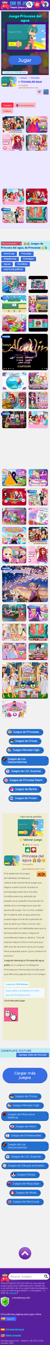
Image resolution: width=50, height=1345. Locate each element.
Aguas (7, 264)
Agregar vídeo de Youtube (32, 1055)
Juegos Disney (26, 1174)
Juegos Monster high (26, 749)
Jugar (25, 60)
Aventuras (9, 253)
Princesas (26, 253)
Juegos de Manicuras (26, 1201)
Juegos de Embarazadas (26, 1135)
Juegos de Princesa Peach (26, 780)
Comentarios (25, 105)
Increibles (22, 264)
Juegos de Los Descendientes (17, 760)
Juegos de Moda (26, 1192)
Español (11, 1319)
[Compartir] (46, 92)
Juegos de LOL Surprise (26, 771)
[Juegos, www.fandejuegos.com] (18, 5)
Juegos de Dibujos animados (26, 1165)
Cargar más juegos (25, 1075)
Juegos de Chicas (26, 740)
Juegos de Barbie (26, 789)
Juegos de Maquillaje (26, 1183)
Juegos (7, 105)
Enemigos (28, 259)
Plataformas (10, 259)
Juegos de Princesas (26, 731)
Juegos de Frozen (26, 798)
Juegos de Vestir (26, 1126)
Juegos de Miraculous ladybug (21, 1116)
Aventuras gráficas (13, 269)
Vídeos (7, 111)
